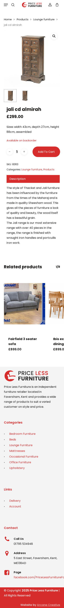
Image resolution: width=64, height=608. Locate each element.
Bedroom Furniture (22, 434)
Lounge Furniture (21, 445)
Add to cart (46, 152)
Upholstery (17, 468)
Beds (12, 439)
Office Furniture (20, 462)
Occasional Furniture (23, 457)
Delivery (15, 501)
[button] (6, 5)
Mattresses (17, 451)
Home (8, 19)
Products (22, 19)
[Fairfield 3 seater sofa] (24, 303)
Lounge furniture (44, 19)
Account (15, 506)
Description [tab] (17, 179)
